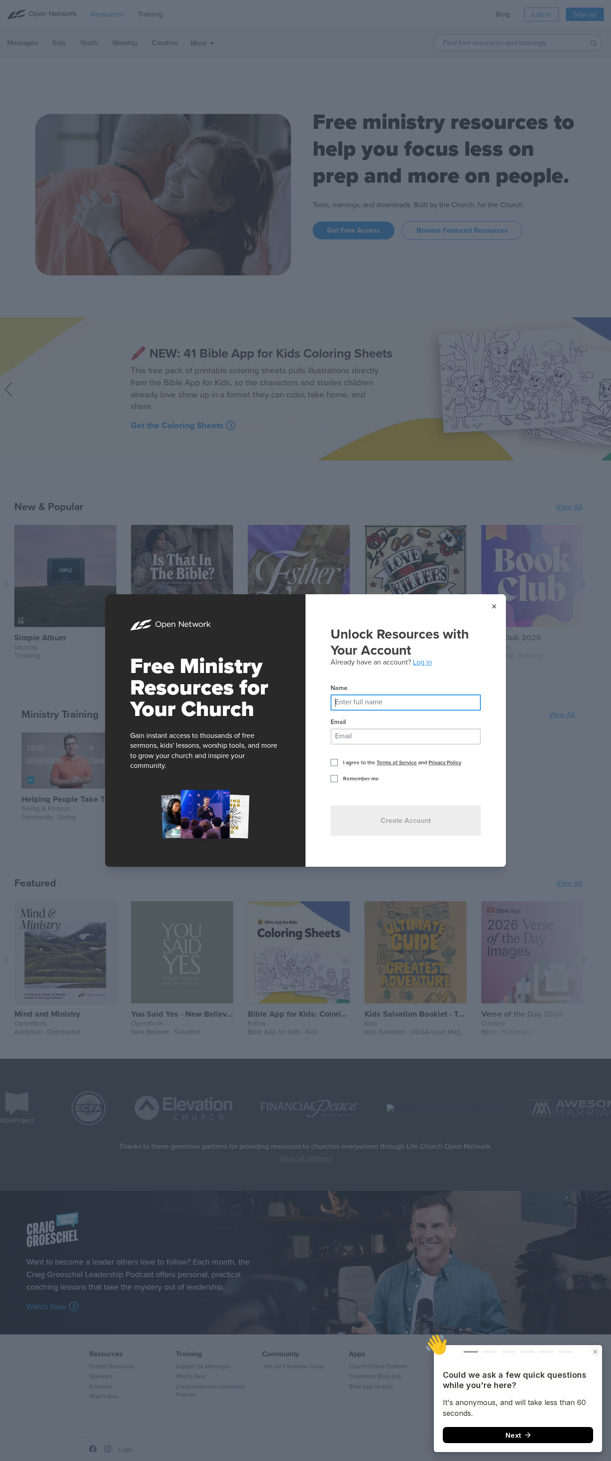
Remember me (361, 778)
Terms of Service (397, 762)
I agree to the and (402, 762)
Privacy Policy (445, 762)
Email (338, 722)
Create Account (406, 820)
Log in (422, 662)
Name (339, 688)
